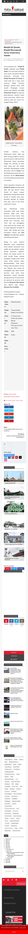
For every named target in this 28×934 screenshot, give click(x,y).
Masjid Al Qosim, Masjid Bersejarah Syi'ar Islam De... (15, 853)
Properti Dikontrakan (10, 808)
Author (6, 396)
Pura (18, 808)
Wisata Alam (8, 830)
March (8, 851)
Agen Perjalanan (8, 759)
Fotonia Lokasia (14, 396)
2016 (7, 846)
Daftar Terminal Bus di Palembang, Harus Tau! (16, 746)
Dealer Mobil (16, 766)
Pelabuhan (7, 796)
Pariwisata (13, 791)
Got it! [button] (14, 932)
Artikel (15, 759)
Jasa (17, 779)
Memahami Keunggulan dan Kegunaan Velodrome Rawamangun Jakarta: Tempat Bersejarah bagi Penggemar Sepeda (17, 680)
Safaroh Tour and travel (16, 721)
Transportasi (14, 825)
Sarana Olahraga (17, 816)
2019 (7, 843)
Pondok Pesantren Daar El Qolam (13, 544)
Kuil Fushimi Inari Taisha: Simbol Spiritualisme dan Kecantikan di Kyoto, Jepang (16, 731)
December (9, 849)
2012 (7, 862)
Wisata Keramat (16, 830)
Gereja (17, 774)
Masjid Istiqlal (14, 713)
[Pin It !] (9, 421)
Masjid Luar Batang (10, 483)
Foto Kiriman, (8, 60)
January (9, 858)
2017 (7, 845)
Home (6, 39)
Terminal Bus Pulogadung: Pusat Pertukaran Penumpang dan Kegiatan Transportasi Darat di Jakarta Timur (17, 690)
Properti (14, 803)
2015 (7, 848)
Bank (6, 762)
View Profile (10, 455)
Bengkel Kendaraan (13, 762)
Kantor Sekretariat (15, 781)
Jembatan (7, 781)
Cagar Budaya (8, 766)
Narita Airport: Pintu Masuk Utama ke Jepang (16, 738)
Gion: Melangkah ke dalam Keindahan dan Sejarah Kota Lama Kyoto (16, 699)
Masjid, (13, 60)
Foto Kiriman (11, 39)
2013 (7, 861)
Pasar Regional (8, 793)
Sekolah (6, 818)
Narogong (7, 791)
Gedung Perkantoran (9, 774)
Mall (21, 786)
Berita (14, 764)
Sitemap (12, 818)
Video (16, 828)
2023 (7, 840)
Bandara (21, 759)
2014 (7, 859)
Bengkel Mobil (8, 764)
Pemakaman (14, 796)
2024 (7, 839)
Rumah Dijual (8, 813)
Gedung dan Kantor (9, 771)
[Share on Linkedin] (9, 417)
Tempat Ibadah (8, 41)
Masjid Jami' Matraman (11, 513)
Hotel (11, 776)
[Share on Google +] (9, 414)
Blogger (8, 568)
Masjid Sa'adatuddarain (11, 529)
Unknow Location (9, 828)
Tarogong (7, 823)
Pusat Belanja (8, 811)
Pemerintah (7, 798)
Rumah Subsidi (8, 816)
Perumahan (7, 803)
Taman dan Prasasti (14, 820)
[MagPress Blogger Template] (14, 7)
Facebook (20, 568)
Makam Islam (15, 786)
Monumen (12, 789)
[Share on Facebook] (9, 407)
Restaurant (15, 811)
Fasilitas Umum (8, 769)
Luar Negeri (7, 786)
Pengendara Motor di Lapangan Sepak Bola (16, 706)
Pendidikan (14, 798)
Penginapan (7, 801)
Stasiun (18, 818)
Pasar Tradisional (17, 793)
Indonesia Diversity (9, 779)
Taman (6, 820)
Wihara (21, 828)
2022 (7, 842)
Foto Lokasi (12, 394)
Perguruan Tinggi (16, 801)
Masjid (16, 39)
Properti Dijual (8, 806)
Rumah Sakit (15, 813)
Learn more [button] (22, 927)
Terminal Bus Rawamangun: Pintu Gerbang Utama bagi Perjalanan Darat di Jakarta (15, 670)
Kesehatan (7, 784)
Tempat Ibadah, (19, 60)
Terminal (7, 825)
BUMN (19, 764)
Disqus (14, 568)
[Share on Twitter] (9, 410)
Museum (18, 789)
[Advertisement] (15, 26)
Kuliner (17, 784)
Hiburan (6, 776)
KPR (13, 784)
